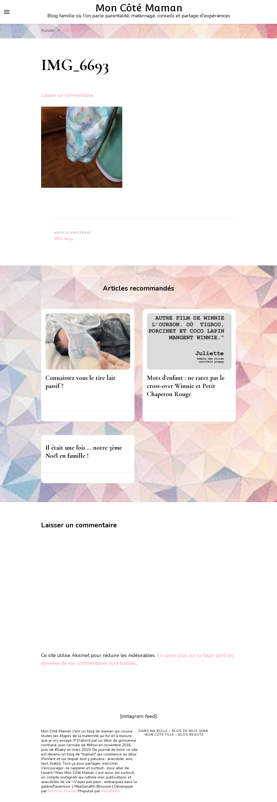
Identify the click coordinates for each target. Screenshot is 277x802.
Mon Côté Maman (138, 8)
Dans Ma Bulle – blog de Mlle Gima (173, 731)
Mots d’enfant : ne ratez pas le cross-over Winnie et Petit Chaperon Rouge (186, 386)
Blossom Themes (62, 791)
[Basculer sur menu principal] (6, 12)
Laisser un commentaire (67, 95)
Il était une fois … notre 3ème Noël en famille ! (83, 452)
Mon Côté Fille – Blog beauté (174, 734)
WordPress (110, 791)
